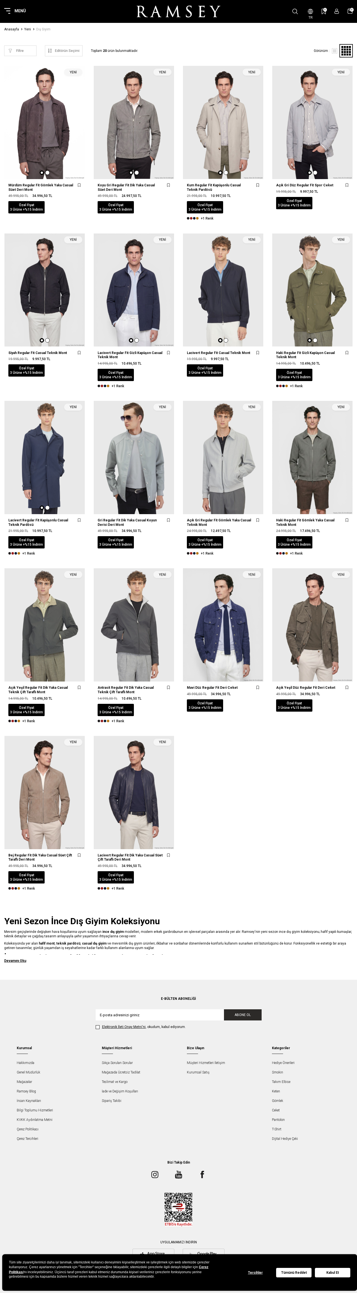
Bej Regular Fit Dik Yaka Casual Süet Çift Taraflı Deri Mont (40, 857)
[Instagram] (154, 1174)
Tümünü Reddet (294, 1273)
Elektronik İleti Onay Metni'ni (124, 1027)
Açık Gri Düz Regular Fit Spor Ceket (304, 185)
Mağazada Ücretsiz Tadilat (121, 1072)
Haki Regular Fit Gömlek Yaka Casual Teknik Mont (305, 522)
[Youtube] (178, 1174)
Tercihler (255, 1273)
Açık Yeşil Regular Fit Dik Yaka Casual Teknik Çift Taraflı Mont (38, 690)
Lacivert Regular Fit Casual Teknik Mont (218, 353)
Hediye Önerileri (283, 1063)
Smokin (277, 1072)
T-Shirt (276, 1129)
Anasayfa (11, 29)
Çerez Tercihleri (27, 1139)
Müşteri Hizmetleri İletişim (206, 1063)
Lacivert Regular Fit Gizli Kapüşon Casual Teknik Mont (130, 355)
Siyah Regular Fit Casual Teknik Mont (37, 353)
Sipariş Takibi (111, 1101)
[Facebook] (202, 1174)
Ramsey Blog (26, 1091)
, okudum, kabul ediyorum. (144, 1027)
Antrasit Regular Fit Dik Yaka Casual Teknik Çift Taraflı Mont (126, 690)
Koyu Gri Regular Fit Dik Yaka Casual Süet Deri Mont (126, 187)
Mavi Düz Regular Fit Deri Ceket (212, 688)
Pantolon (278, 1120)
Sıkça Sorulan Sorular (117, 1063)
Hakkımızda (25, 1063)
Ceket (276, 1110)
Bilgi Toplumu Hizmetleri (35, 1110)
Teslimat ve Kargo (114, 1082)
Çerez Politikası (27, 1129)
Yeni (27, 29)
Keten (276, 1091)
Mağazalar (24, 1082)
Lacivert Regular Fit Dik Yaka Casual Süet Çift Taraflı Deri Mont (130, 857)
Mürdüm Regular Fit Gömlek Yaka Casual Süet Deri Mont (40, 187)
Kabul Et (332, 1273)
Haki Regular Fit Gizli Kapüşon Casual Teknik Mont (305, 355)
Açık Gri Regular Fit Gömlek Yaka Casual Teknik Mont (219, 522)
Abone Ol (243, 1015)
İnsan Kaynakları (29, 1101)
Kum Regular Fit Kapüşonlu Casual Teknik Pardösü (214, 187)
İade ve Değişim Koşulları (120, 1091)
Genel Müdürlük (28, 1072)
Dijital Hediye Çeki (285, 1139)
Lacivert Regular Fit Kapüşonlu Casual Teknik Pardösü (38, 522)
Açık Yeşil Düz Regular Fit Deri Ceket (305, 688)
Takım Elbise (281, 1082)
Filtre (20, 51)
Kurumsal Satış (198, 1072)
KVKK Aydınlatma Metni (34, 1120)
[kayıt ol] (336, 11)
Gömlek (277, 1101)
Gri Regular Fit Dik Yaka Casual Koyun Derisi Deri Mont (127, 522)
